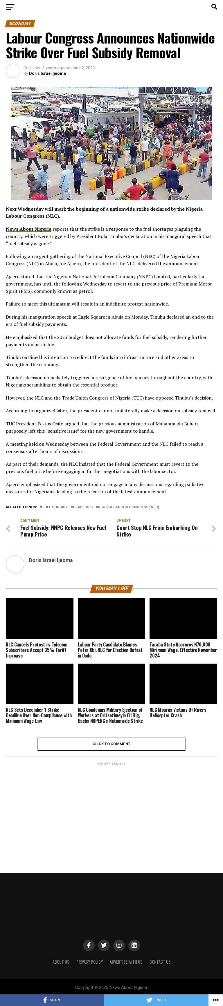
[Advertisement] (111, 807)
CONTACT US (160, 962)
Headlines (83, 507)
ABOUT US (61, 962)
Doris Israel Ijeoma (47, 73)
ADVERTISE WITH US (126, 962)
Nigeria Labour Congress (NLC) (128, 507)
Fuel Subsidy (55, 507)
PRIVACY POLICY (89, 962)
